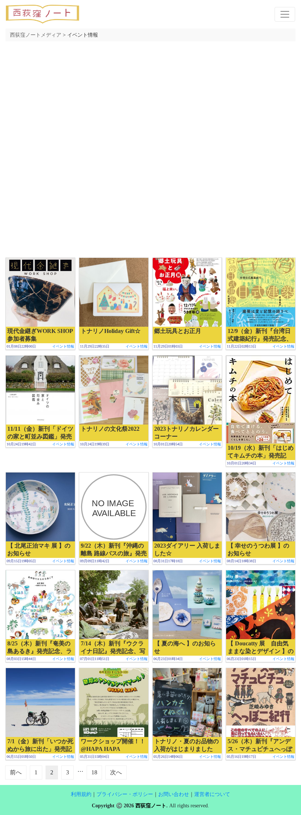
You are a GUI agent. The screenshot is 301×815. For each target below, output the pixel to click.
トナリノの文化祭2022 (110, 429)
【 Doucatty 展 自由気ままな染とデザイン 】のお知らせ (261, 651)
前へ (16, 772)
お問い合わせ (173, 794)
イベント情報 (63, 346)
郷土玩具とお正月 (177, 331)
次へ (116, 772)
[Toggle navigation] (285, 14)
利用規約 (81, 794)
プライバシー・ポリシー (125, 794)
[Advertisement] (150, 98)
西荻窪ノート (150, 805)
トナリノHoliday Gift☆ (111, 331)
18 (94, 772)
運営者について (212, 794)
